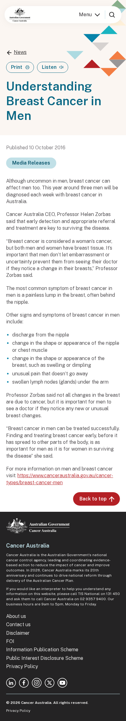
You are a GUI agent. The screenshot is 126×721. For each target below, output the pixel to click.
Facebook (24, 683)
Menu (85, 14)
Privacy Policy (22, 666)
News (20, 52)
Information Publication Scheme (42, 649)
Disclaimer (18, 633)
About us (16, 616)
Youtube (62, 683)
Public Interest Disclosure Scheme (44, 658)
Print (16, 67)
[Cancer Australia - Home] (19, 14)
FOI (10, 641)
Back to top (93, 499)
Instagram (37, 683)
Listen (49, 67)
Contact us (18, 624)
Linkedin (11, 683)
